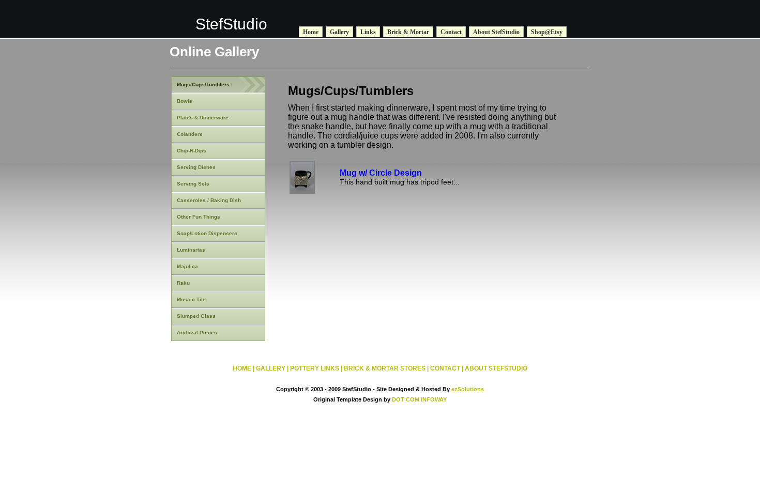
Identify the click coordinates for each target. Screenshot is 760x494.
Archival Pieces (197, 332)
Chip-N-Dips (191, 150)
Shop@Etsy (547, 32)
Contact (451, 32)
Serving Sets (193, 184)
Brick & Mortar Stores (384, 368)
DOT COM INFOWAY (419, 399)
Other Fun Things (198, 217)
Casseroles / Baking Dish (209, 200)
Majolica (187, 266)
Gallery (339, 32)
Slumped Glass (196, 316)
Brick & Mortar (408, 32)
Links (368, 32)
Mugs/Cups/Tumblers (203, 84)
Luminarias (191, 250)
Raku (183, 283)
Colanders (190, 134)
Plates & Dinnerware (203, 117)
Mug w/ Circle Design (381, 172)
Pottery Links (314, 368)
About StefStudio (496, 32)
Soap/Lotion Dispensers (207, 233)
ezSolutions (467, 389)
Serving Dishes (196, 167)
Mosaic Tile (191, 299)
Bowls (184, 101)
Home (310, 32)
